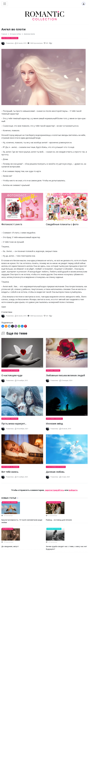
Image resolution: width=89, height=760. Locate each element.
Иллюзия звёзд (54, 423)
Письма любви (53, 370)
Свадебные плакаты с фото (62, 224)
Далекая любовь (55, 471)
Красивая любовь (9, 38)
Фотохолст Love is (11, 224)
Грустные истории (10, 370)
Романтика (7, 529)
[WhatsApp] (19, 326)
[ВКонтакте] (2, 326)
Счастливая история (56, 467)
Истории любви (10, 502)
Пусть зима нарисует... (13, 423)
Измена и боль (53, 502)
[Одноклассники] (6, 326)
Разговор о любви (10, 467)
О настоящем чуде (11, 375)
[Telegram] (9, 326)
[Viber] (15, 326)
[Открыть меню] (4, 3)
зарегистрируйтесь (54, 490)
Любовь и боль (53, 529)
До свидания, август (10, 546)
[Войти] (83, 3)
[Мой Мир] (22, 326)
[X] (12, 326)
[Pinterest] (25, 326)
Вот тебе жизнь (9, 471)
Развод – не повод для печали (59, 520)
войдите (73, 490)
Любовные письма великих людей (65, 375)
